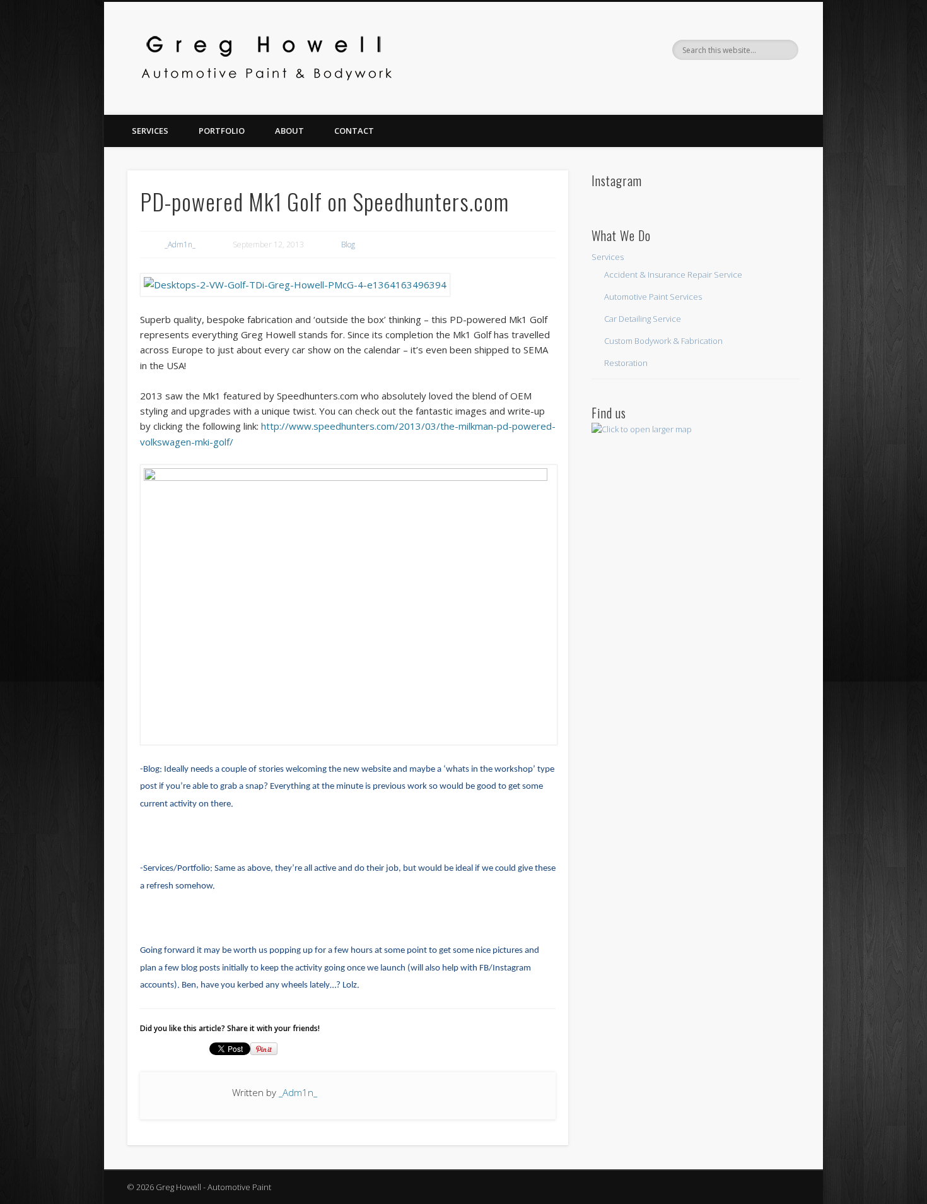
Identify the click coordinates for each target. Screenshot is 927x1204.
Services (150, 130)
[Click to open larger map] (642, 429)
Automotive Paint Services (653, 296)
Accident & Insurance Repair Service (673, 274)
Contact (354, 130)
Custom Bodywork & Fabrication (663, 340)
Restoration (626, 363)
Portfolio (222, 130)
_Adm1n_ (180, 244)
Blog (348, 244)
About (289, 130)
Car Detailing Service (642, 318)
